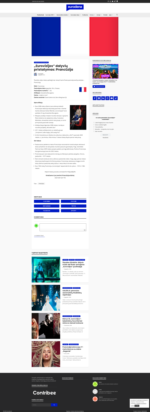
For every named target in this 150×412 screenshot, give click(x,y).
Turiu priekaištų (99, 127)
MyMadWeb (144, 411)
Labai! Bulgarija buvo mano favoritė (104, 122)
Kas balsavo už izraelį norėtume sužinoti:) (108, 384)
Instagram (46, 206)
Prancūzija (41, 183)
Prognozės (77, 316)
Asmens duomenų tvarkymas (77, 411)
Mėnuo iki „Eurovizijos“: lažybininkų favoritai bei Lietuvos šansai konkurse (72, 321)
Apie (110, 15)
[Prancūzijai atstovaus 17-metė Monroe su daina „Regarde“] (46, 354)
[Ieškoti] (117, 15)
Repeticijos (77, 288)
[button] (105, 81)
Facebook (46, 211)
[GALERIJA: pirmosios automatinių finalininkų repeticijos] (46, 298)
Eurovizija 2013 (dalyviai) (41, 62)
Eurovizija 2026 (50, 15)
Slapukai (68, 411)
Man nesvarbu (98, 131)
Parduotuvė (40, 15)
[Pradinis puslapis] (75, 7)
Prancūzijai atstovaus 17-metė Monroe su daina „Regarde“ (72, 349)
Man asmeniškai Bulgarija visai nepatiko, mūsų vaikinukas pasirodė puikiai (108, 399)
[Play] (105, 71)
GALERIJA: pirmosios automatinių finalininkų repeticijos (72, 293)
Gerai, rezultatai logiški (100, 125)
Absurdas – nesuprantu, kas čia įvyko (104, 129)
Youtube (73, 201)
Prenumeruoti (100, 86)
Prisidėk (105, 15)
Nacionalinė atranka (62, 15)
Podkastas (85, 15)
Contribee (46, 201)
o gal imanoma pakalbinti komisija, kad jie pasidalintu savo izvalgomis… (108, 392)
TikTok (73, 206)
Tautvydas (40, 73)
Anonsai (65, 259)
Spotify (73, 211)
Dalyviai (72, 259)
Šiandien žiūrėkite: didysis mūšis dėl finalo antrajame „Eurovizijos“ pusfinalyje (73, 264)
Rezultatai (105, 137)
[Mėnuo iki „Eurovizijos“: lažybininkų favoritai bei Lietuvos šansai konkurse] (46, 326)
